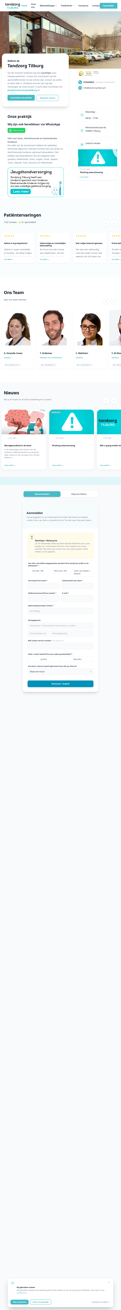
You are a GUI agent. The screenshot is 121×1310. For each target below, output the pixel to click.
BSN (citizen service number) (46, 640)
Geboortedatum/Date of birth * (41, 606)
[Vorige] (106, 400)
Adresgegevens (34, 620)
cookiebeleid (22, 1293)
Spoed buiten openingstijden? (105, 82)
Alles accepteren (19, 1302)
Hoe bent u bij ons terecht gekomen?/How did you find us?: (52, 666)
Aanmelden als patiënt (21, 97)
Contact (96, 5)
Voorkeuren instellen (100, 1302)
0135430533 (88, 82)
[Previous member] (106, 301)
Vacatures (83, 5)
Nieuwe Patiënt (42, 494)
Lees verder (84, 177)
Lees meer (7, 259)
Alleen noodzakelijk (41, 1302)
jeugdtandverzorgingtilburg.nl (23, 90)
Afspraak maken (47, 98)
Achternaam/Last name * (72, 580)
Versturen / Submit (60, 683)
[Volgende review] (114, 223)
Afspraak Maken (79, 494)
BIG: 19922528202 (83, 365)
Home (24, 5)
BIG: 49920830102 (11, 365)
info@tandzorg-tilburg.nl (94, 88)
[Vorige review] (106, 223)
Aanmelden (108, 5)
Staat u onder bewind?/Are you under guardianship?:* (50, 654)
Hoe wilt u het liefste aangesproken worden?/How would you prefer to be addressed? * (58, 564)
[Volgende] (114, 400)
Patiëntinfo (66, 5)
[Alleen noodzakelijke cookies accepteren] (108, 1282)
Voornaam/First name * (37, 580)
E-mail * (65, 593)
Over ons (33, 6)
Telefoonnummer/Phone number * (42, 593)
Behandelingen (47, 5)
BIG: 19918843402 (47, 365)
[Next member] (114, 301)
